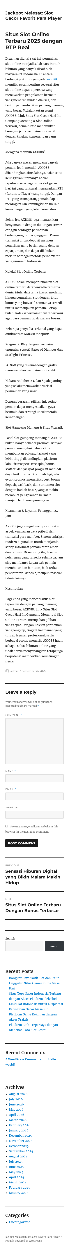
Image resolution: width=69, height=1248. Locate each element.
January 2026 (19, 1130)
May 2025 (16, 1172)
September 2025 (21, 1151)
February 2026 (19, 1125)
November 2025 (20, 1141)
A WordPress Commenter (24, 1059)
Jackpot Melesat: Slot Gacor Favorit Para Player (33, 15)
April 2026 (16, 1115)
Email (10, 789)
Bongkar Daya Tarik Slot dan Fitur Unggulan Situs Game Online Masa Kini (34, 983)
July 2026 (16, 1099)
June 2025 (16, 1167)
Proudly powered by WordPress (23, 1240)
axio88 (52, 79)
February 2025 (19, 1187)
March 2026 (18, 1120)
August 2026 (18, 1094)
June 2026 (16, 1104)
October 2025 (19, 1146)
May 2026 (16, 1109)
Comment (13, 715)
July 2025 (16, 1161)
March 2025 (17, 1182)
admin (14, 670)
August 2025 (18, 1156)
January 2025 (18, 1193)
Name (10, 771)
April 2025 (16, 1177)
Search (10, 938)
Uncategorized (19, 1222)
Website (11, 807)
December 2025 (20, 1135)
